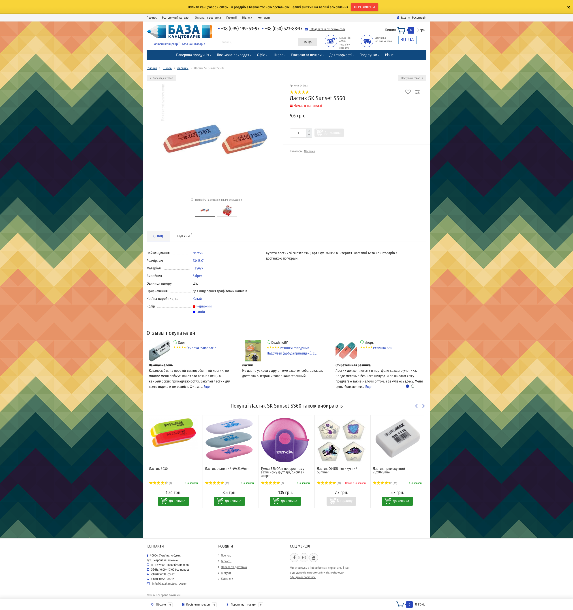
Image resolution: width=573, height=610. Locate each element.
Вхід (403, 17)
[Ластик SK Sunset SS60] (205, 210)
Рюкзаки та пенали (306, 55)
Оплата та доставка (208, 17)
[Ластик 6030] (158, 434)
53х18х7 (198, 260)
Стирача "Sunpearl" (201, 348)
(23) (211, 483)
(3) (267, 483)
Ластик (198, 253)
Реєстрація (419, 17)
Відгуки (247, 17)
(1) (435, 483)
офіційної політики (303, 577)
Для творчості (340, 55)
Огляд (158, 236)
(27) (323, 483)
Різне (389, 55)
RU (403, 40)
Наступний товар (411, 78)
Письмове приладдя (233, 55)
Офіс (261, 55)
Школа (278, 55)
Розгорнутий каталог (176, 17)
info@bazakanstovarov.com (327, 29)
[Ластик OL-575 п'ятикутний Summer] (326, 440)
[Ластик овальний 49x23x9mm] (214, 440)
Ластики (182, 68)
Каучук (198, 268)
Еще (206, 386)
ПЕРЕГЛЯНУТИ (364, 7)
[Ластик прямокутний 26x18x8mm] (382, 439)
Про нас (152, 17)
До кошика (333, 132)
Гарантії (231, 17)
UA (411, 40)
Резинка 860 (382, 348)
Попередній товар (162, 78)
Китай (197, 298)
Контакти (264, 17)
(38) (379, 483)
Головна (152, 68)
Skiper (197, 276)
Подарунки (368, 55)
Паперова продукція (192, 55)
